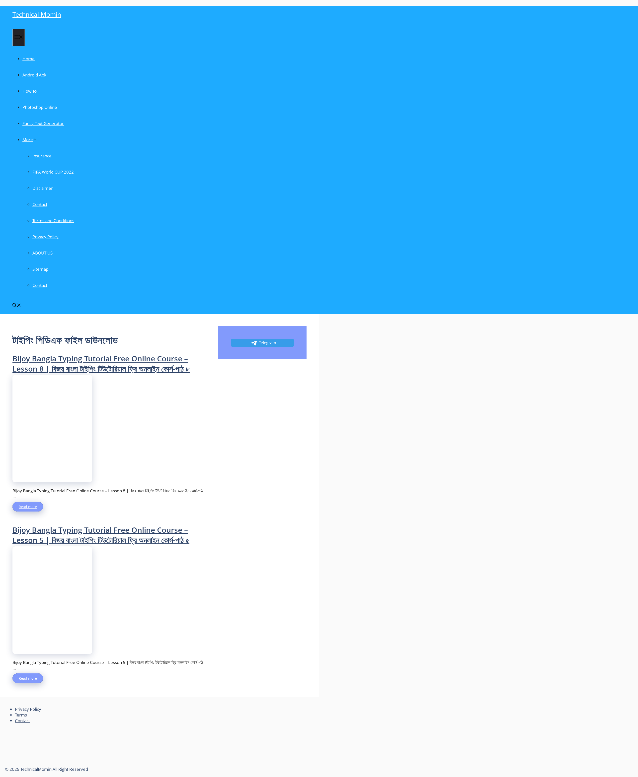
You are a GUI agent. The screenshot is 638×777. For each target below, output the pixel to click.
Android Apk (34, 75)
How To (29, 91)
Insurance (42, 156)
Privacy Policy (45, 237)
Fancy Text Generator (43, 123)
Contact (39, 204)
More (27, 139)
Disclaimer (42, 188)
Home (28, 59)
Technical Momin (36, 14)
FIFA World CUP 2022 (53, 172)
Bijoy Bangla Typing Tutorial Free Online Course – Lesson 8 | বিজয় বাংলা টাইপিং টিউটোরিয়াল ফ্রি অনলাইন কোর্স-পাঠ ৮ (101, 363)
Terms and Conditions (53, 220)
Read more (28, 506)
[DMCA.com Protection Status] (42, 763)
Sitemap (40, 269)
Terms (21, 715)
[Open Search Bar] (16, 306)
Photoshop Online (39, 107)
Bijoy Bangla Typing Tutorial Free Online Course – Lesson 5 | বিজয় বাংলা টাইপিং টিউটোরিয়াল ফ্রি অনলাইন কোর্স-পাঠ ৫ (100, 535)
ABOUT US (42, 253)
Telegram (267, 342)
